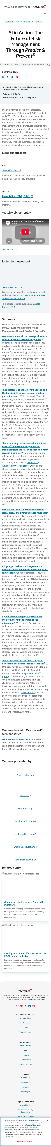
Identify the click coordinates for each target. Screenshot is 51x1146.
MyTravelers (25, 1082)
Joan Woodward (11, 170)
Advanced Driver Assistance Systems (20, 466)
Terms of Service (25, 1105)
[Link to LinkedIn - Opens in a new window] (30, 1006)
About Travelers (25, 1046)
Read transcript (8, 249)
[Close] (47, 1120)
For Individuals (25, 1018)
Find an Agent (25, 1091)
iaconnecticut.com (24, 860)
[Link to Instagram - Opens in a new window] (34, 1006)
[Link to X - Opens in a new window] (25, 1006)
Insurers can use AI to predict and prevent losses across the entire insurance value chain (25, 511)
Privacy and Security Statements (25, 1111)
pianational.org (24, 808)
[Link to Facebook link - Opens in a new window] (17, 1006)
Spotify (5, 677)
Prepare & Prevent (25, 1032)
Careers (25, 1050)
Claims (25, 1027)
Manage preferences (24, 1141)
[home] (25, 7)
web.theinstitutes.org (24, 847)
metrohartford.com (24, 834)
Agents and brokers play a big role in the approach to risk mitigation (22, 620)
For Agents (25, 1087)
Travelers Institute (25, 775)
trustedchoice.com (24, 821)
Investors (25, 1055)
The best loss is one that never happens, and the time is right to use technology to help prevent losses (24, 393)
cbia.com (24, 796)
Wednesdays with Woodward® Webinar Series (24, 22)
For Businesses (25, 1023)
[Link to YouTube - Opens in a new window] (21, 1006)
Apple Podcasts (32, 673)
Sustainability (26, 1059)
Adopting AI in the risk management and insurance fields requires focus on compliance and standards (25, 569)
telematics (32, 463)
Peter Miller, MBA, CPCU (16, 196)
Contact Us (25, 1077)
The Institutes (28, 693)
